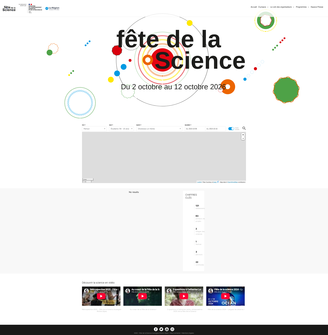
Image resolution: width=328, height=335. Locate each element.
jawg (215, 182)
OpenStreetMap (233, 182)
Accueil (254, 7)
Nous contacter (175, 333)
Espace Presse (317, 7)
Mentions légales (188, 333)
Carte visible (237, 128)
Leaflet (199, 182)
